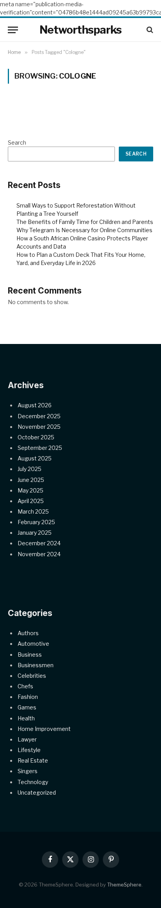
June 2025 (31, 479)
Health (26, 718)
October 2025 (36, 437)
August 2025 (35, 458)
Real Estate (33, 760)
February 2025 (36, 522)
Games (27, 707)
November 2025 (39, 426)
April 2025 (31, 501)
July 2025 (29, 469)
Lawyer (27, 739)
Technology (33, 782)
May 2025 (30, 490)
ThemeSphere (124, 884)
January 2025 (35, 532)
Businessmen (36, 665)
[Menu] (13, 30)
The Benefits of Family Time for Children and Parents (84, 221)
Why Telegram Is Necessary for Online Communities (84, 230)
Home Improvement (44, 728)
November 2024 (39, 554)
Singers (28, 771)
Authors (28, 633)
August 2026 (35, 405)
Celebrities (32, 675)
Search (17, 142)
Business (30, 654)
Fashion (28, 696)
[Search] (149, 30)
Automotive (33, 643)
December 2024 (39, 543)
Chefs (25, 686)
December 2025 (39, 416)
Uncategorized (37, 792)
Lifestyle (29, 750)
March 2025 (33, 511)
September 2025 (40, 447)
